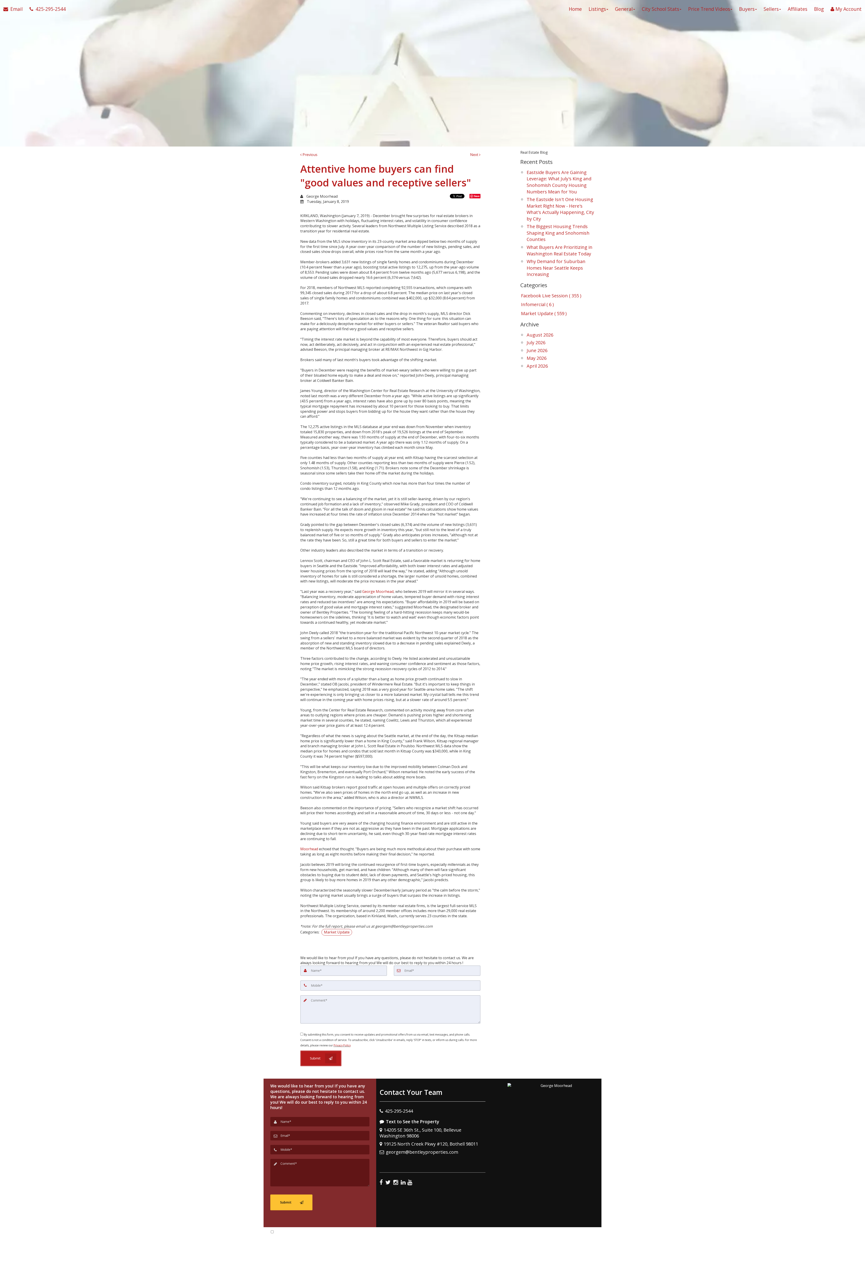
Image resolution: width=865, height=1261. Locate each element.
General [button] (624, 9)
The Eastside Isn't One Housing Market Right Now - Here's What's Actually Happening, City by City (560, 209)
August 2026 (540, 335)
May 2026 (536, 358)
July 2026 (536, 342)
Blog (819, 9)
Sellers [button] (771, 9)
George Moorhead (378, 591)
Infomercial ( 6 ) (537, 304)
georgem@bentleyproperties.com (422, 1152)
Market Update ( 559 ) (544, 313)
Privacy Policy (342, 1045)
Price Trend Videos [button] (709, 9)
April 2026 (537, 366)
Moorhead (309, 848)
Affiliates (797, 9)
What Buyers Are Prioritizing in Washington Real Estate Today (559, 250)
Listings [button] (597, 9)
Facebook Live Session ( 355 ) (551, 296)
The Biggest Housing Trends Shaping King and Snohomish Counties (558, 232)
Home (575, 9)
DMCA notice (432, 1256)
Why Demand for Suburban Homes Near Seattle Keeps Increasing (556, 267)
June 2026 (537, 350)
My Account (848, 9)
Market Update (337, 932)
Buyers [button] (747, 9)
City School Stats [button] (660, 9)
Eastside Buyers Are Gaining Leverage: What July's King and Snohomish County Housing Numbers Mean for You (559, 182)
